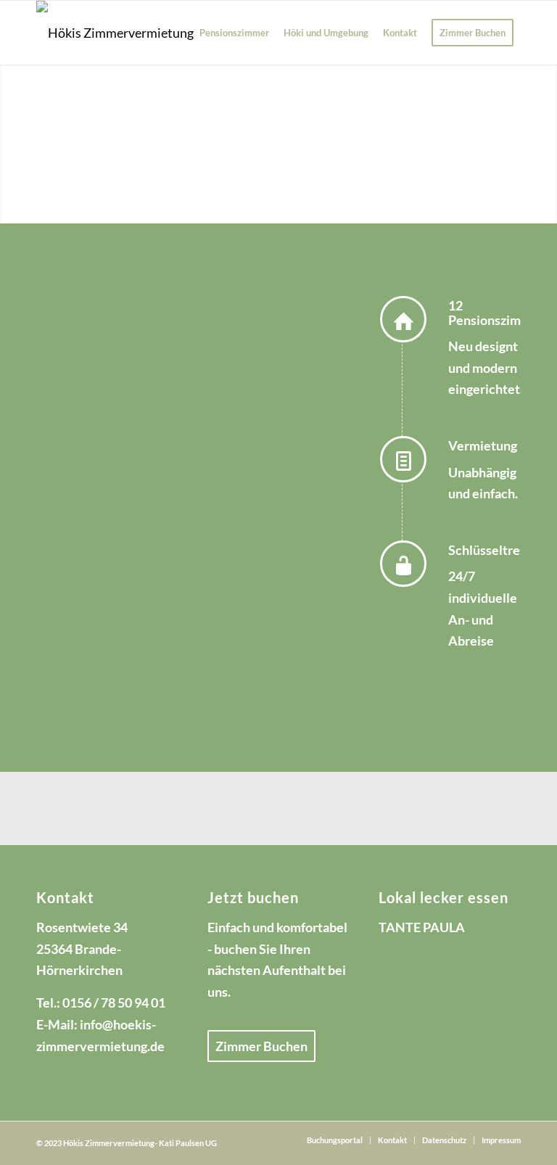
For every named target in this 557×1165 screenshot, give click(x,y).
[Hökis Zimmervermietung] (115, 33)
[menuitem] (234, 33)
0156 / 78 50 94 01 (113, 1002)
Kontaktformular (85, 659)
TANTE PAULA (422, 927)
